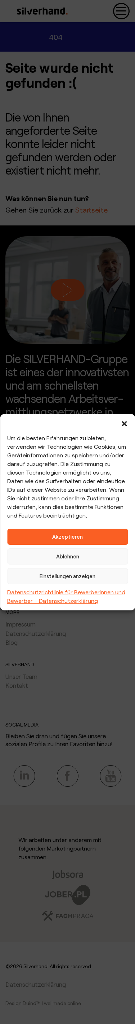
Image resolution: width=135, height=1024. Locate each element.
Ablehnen (67, 556)
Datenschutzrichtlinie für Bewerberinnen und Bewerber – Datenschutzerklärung (66, 596)
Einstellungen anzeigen (67, 576)
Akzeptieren (67, 536)
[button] (124, 423)
